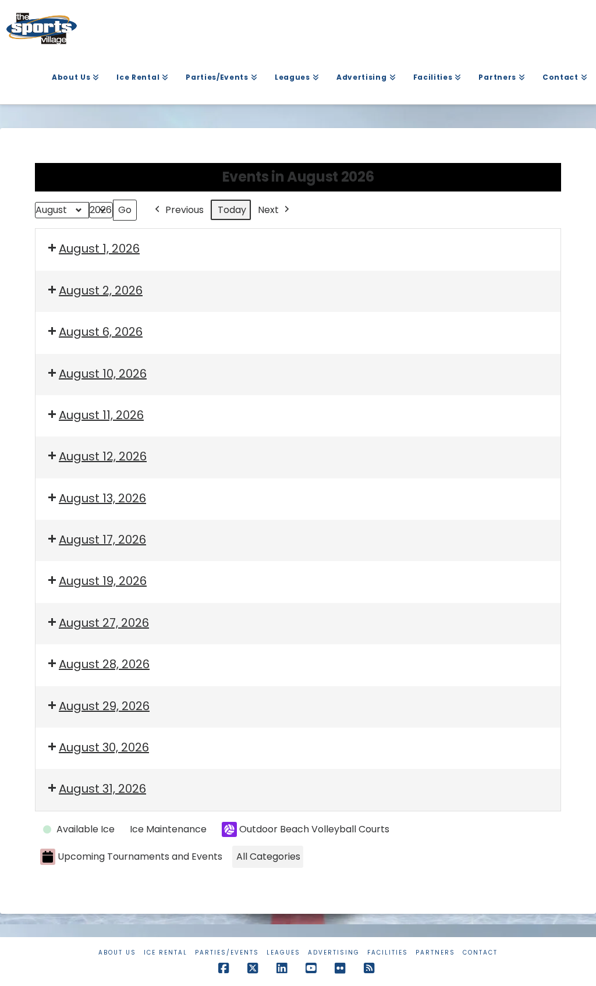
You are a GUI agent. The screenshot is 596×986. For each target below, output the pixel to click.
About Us (117, 952)
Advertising (334, 952)
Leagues (283, 952)
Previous (184, 210)
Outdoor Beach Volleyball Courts (314, 829)
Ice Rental (165, 952)
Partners (435, 952)
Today (232, 210)
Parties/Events (227, 952)
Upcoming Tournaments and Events (140, 856)
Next (268, 210)
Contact (480, 952)
